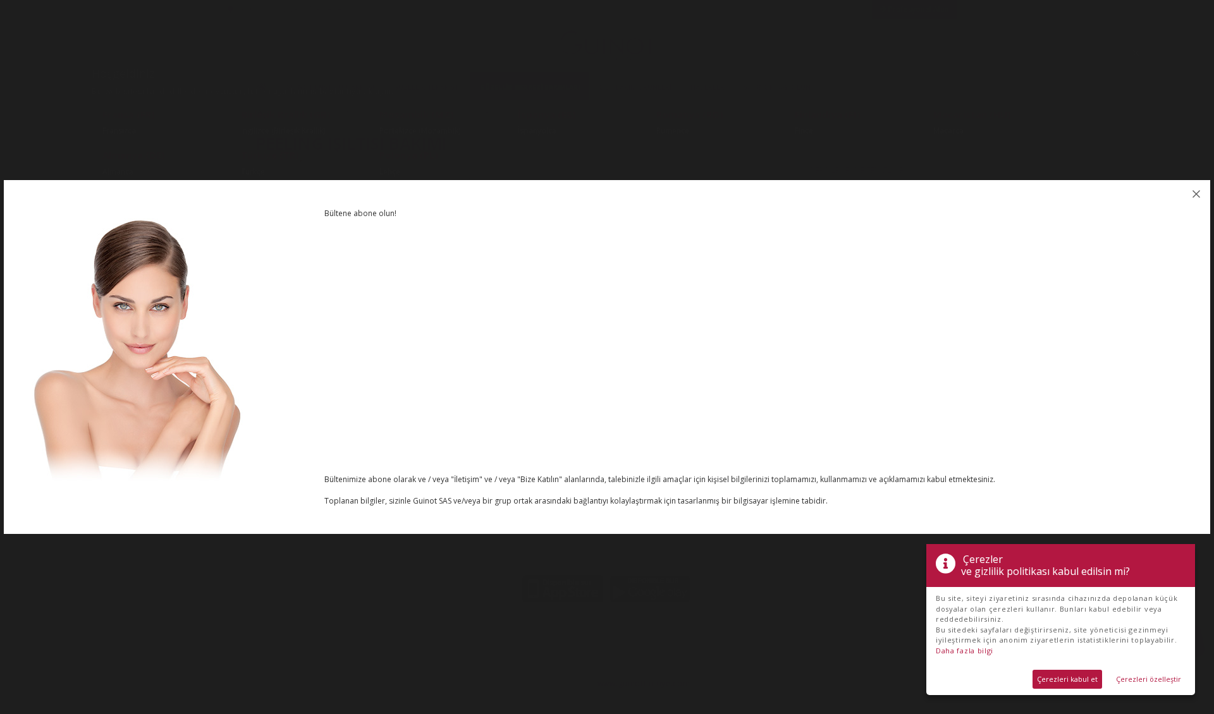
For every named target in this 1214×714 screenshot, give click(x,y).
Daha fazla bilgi (964, 650)
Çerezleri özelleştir (1148, 679)
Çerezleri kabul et (1067, 679)
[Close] (1196, 194)
